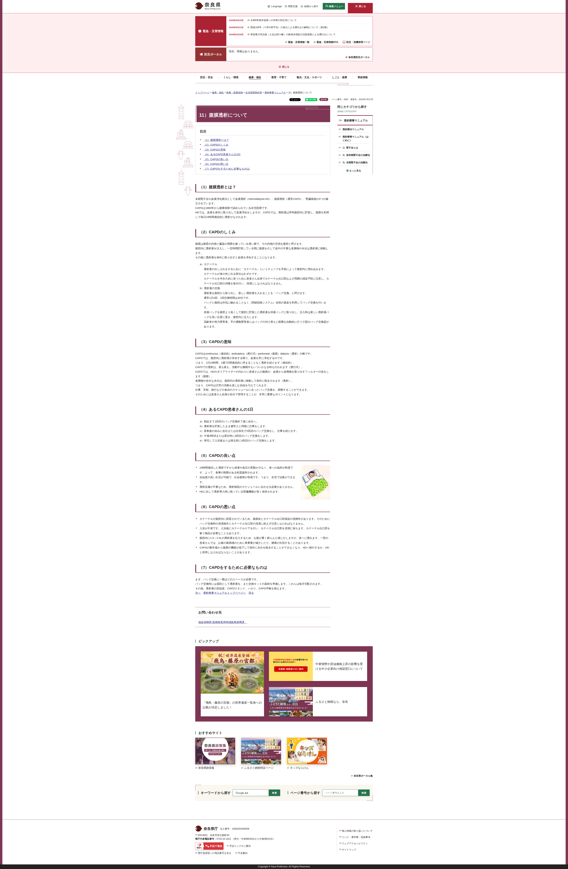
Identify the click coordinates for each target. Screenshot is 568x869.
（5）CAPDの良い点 (216, 159)
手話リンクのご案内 (240, 846)
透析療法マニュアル (353, 129)
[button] (275, 6)
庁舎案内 (242, 853)
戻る (251, 592)
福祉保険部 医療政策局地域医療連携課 (222, 622)
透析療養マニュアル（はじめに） (356, 138)
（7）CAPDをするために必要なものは (227, 168)
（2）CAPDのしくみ (216, 144)
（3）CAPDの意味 (215, 149)
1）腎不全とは (350, 147)
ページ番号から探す (305, 793)
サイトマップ (349, 849)
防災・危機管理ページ (358, 42)
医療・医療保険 (234, 92)
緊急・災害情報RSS (327, 42)
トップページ (202, 92)
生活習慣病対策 (253, 92)
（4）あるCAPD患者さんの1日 (222, 154)
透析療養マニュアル (275, 92)
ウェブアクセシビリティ (355, 843)
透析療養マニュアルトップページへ (224, 592)
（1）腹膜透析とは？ (216, 140)
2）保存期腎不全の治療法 (356, 155)
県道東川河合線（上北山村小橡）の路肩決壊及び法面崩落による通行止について (293, 34)
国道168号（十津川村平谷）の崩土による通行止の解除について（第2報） (289, 27)
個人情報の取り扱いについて (357, 831)
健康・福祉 (218, 92)
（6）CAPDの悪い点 (216, 164)
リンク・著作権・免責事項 (356, 837)
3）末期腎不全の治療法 (355, 162)
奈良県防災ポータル (359, 57)
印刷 (325, 99)
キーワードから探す (216, 793)
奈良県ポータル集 (363, 776)
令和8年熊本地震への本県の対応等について (273, 20)
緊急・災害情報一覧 (298, 42)
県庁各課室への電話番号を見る (214, 853)
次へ (198, 592)
